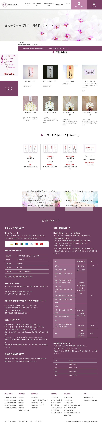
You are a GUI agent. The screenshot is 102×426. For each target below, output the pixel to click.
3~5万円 (9, 64)
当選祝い (21, 408)
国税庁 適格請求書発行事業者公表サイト (17, 313)
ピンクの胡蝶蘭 (56, 403)
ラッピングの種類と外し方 (72, 413)
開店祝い (21, 398)
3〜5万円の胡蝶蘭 (10, 405)
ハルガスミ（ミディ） (38, 405)
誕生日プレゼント (23, 410)
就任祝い (21, 400)
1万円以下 (9, 55)
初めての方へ (68, 398)
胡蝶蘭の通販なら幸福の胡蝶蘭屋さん (34, 48)
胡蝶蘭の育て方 (88, 398)
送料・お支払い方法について (73, 405)
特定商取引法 (23, 421)
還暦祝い (21, 405)
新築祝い (21, 403)
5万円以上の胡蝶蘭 (10, 408)
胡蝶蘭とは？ (59, 4)
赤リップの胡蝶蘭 (56, 400)
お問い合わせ (68, 415)
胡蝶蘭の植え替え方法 (90, 400)
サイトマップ (32, 421)
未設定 (9, 51)
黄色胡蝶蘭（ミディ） (38, 403)
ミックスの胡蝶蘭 (56, 408)
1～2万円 (9, 58)
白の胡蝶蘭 (34, 408)
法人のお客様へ (68, 400)
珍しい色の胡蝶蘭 (56, 413)
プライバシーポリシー (11, 421)
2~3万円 (9, 61)
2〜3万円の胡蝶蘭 (10, 403)
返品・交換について (70, 408)
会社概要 (40, 421)
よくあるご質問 (68, 403)
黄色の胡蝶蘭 (55, 405)
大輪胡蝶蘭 (34, 398)
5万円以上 (9, 67)
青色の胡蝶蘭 (55, 410)
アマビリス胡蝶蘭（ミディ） (40, 400)
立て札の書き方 (68, 410)
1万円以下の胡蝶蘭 (10, 398)
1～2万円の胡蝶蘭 (10, 400)
